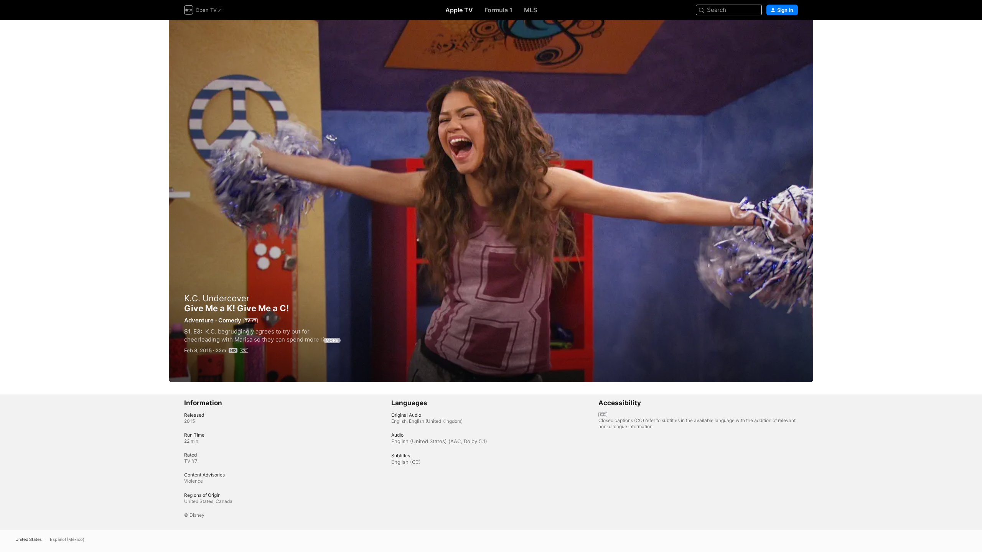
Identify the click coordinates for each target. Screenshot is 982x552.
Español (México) (67, 539)
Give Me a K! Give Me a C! (491, 201)
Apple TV (459, 10)
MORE (332, 340)
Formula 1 (498, 10)
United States (28, 539)
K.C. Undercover (216, 298)
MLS (530, 10)
